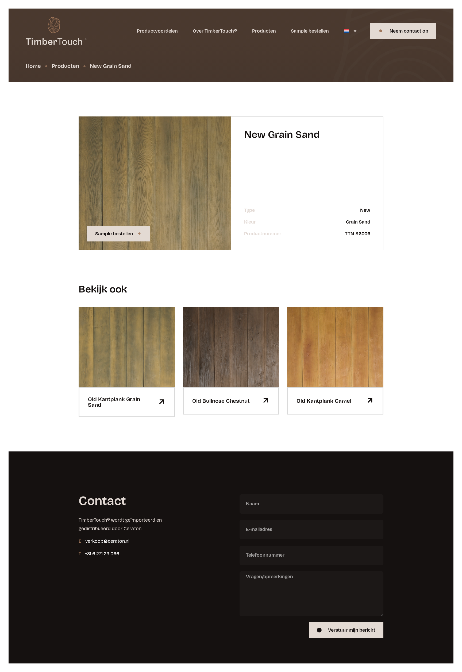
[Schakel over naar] (350, 31)
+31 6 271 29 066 (102, 554)
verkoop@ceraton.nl (107, 541)
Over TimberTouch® (215, 31)
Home (33, 65)
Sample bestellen (310, 31)
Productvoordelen (157, 31)
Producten (264, 31)
